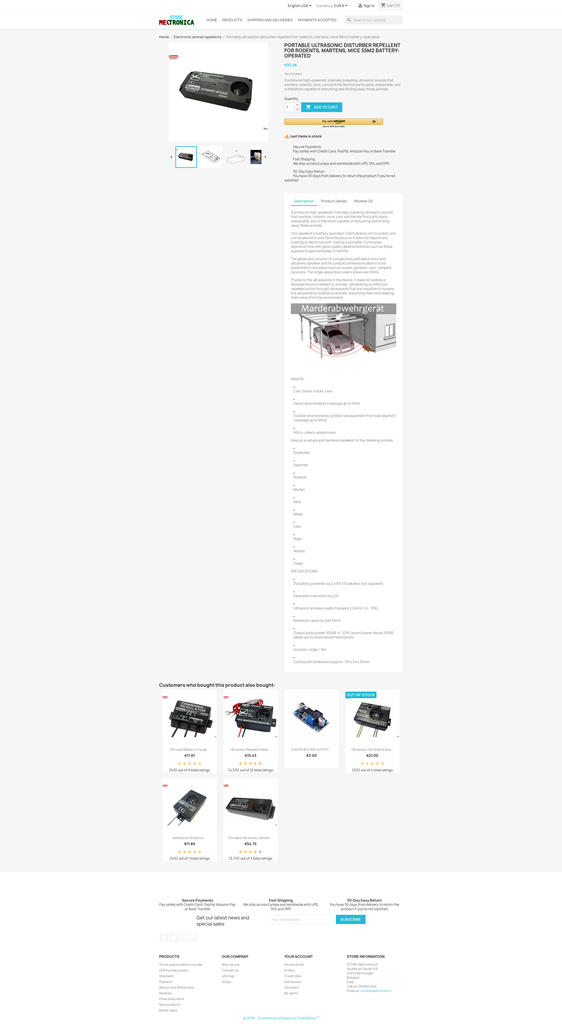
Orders (289, 970)
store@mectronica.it (376, 991)
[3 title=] (189, 763)
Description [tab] (304, 201)
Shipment (166, 976)
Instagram (193, 937)
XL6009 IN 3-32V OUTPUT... (311, 749)
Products (232, 20)
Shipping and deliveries (270, 20)
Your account (298, 956)
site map (228, 976)
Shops (226, 982)
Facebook (164, 937)
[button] (333, 123)
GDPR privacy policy (174, 970)
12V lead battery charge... (189, 749)
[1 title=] (179, 763)
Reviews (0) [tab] (363, 201)
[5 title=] (200, 763)
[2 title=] (184, 763)
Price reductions (171, 999)
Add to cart (322, 107)
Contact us (230, 970)
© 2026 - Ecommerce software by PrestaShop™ (281, 1018)
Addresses (292, 982)
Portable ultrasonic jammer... (250, 838)
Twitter (173, 937)
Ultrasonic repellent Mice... (250, 749)
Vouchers (291, 987)
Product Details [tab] (334, 201)
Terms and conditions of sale (180, 964)
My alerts (291, 993)
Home (211, 20)
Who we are (231, 964)
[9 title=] (258, 763)
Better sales (168, 1010)
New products (169, 1004)
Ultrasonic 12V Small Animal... (372, 749)
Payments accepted (317, 20)
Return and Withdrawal (176, 987)
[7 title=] (253, 763)
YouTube (183, 937)
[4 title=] (195, 763)
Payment (166, 982)
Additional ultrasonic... (189, 838)
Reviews (165, 993)
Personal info (294, 964)
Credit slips (292, 976)
